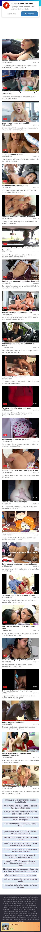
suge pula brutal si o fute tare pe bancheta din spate (20, 886)
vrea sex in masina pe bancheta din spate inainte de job (20, 838)
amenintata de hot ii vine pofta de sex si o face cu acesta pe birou (20, 807)
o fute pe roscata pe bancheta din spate (20, 875)
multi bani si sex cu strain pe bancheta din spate (20, 880)
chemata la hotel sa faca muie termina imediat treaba (20, 801)
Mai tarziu (12, 14)
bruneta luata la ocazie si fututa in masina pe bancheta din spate (20, 850)
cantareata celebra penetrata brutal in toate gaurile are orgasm (20, 819)
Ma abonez (29, 14)
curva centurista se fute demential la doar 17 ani (20, 825)
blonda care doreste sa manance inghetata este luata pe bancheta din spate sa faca (20, 870)
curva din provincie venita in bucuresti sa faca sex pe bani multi (20, 813)
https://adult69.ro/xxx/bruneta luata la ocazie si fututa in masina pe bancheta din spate (20, 863)
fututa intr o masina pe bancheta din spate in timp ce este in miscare (20, 844)
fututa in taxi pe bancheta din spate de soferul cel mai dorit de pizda (20, 856)
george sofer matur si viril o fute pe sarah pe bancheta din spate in (20, 832)
